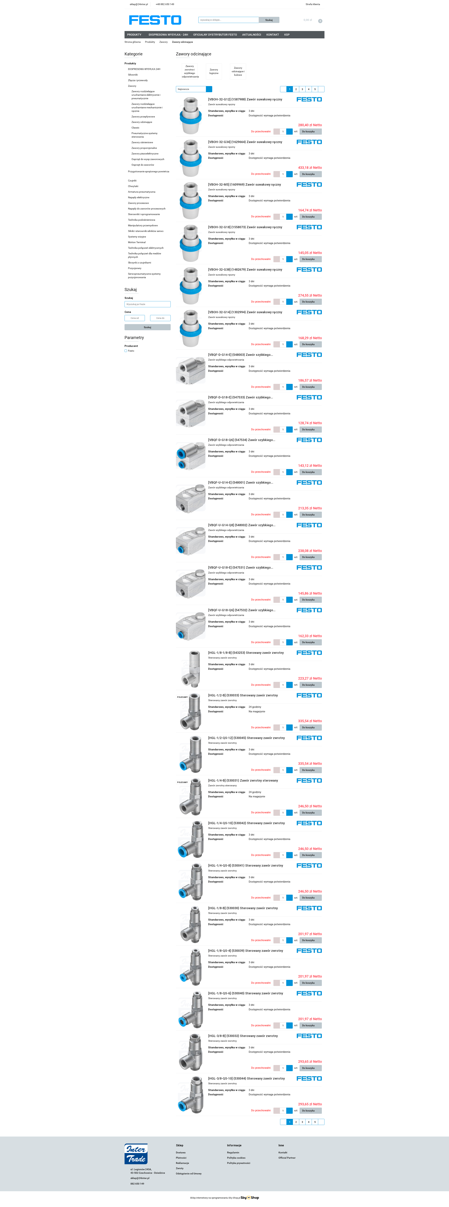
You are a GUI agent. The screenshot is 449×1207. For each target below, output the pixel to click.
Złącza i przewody (138, 80)
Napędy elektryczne (139, 197)
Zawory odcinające (142, 122)
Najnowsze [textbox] (183, 89)
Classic (136, 127)
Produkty (131, 63)
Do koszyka (308, 131)
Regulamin (233, 1152)
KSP (287, 34)
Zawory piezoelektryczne (145, 153)
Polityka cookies (236, 1157)
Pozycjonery (135, 268)
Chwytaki (133, 186)
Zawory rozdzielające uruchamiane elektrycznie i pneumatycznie (146, 95)
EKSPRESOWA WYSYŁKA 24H (144, 69)
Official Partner (287, 1157)
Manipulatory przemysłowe (143, 225)
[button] (179, 1145)
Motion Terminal (137, 242)
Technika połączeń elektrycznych (146, 247)
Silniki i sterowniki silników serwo (146, 231)
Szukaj (147, 327)
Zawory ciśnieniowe (142, 142)
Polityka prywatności (238, 1163)
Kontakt (283, 1152)
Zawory (132, 85)
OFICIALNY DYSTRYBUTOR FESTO (215, 34)
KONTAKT (272, 34)
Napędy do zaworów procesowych (147, 208)
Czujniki (132, 180)
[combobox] (194, 89)
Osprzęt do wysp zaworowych (148, 159)
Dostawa (181, 1152)
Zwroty (179, 1168)
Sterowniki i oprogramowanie (144, 214)
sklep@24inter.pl (139, 1178)
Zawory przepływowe (143, 116)
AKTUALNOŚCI (251, 34)
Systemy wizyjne (137, 236)
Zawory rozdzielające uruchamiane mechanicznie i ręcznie (147, 107)
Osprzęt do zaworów (143, 164)
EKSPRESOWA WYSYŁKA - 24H (168, 34)
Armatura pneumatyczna (142, 191)
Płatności (181, 1157)
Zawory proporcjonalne (144, 148)
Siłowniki (133, 74)
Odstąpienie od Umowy (189, 1173)
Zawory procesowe (138, 203)
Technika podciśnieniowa (142, 219)
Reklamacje (182, 1163)
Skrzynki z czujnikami (140, 262)
